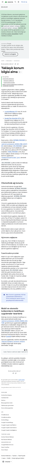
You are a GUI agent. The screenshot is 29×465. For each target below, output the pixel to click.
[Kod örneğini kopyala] (27, 350)
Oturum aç (24, 2)
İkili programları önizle (6, 403)
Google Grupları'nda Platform (8, 425)
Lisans (3, 458)
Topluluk (14, 455)
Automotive (16, 60)
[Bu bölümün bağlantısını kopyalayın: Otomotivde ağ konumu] (24, 183)
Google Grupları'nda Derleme (9, 427)
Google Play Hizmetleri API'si (13, 118)
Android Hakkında (6, 455)
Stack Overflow (5, 447)
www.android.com (6, 442)
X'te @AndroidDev (6, 417)
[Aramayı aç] (15, 2)
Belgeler (4, 7)
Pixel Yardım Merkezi (6, 439)
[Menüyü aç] (2, 2)
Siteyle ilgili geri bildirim (18, 458)
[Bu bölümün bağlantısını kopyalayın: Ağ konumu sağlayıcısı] (18, 238)
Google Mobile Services (7, 444)
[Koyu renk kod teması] (25, 350)
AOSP (2, 60)
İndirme (3, 400)
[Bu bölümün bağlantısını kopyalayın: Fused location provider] (20, 253)
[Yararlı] (15, 64)
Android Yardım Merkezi (7, 437)
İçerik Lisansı (22, 379)
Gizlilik (8, 458)
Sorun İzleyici (4, 450)
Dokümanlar (9, 60)
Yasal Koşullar (21, 455)
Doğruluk (8, 336)
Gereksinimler (4, 397)
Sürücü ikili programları (7, 408)
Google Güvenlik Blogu (7, 422)
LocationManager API (11, 111)
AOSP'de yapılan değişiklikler (10, 34)
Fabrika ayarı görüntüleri (7, 405)
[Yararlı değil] (18, 64)
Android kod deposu (6, 395)
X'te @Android (5, 414)
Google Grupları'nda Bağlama (9, 430)
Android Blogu (5, 420)
